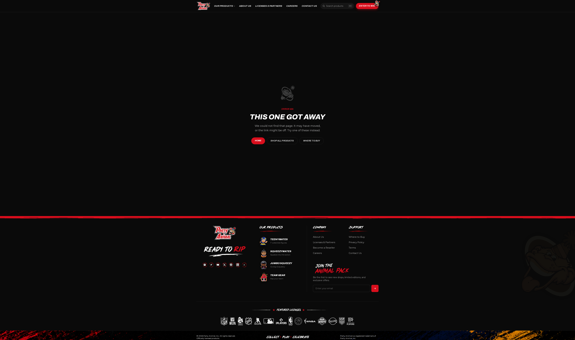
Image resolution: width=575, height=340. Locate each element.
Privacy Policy (356, 242)
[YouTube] (218, 264)
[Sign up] (375, 288)
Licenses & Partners (268, 6)
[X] (224, 264)
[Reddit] (231, 264)
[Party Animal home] (203, 6)
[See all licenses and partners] (287, 321)
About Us (245, 6)
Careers (292, 6)
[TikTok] (211, 264)
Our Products (223, 6)
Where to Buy (311, 141)
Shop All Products (282, 141)
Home (258, 140)
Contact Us (309, 6)
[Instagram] (204, 264)
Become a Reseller (324, 247)
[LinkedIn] (237, 264)
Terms (352, 247)
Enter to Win (367, 6)
